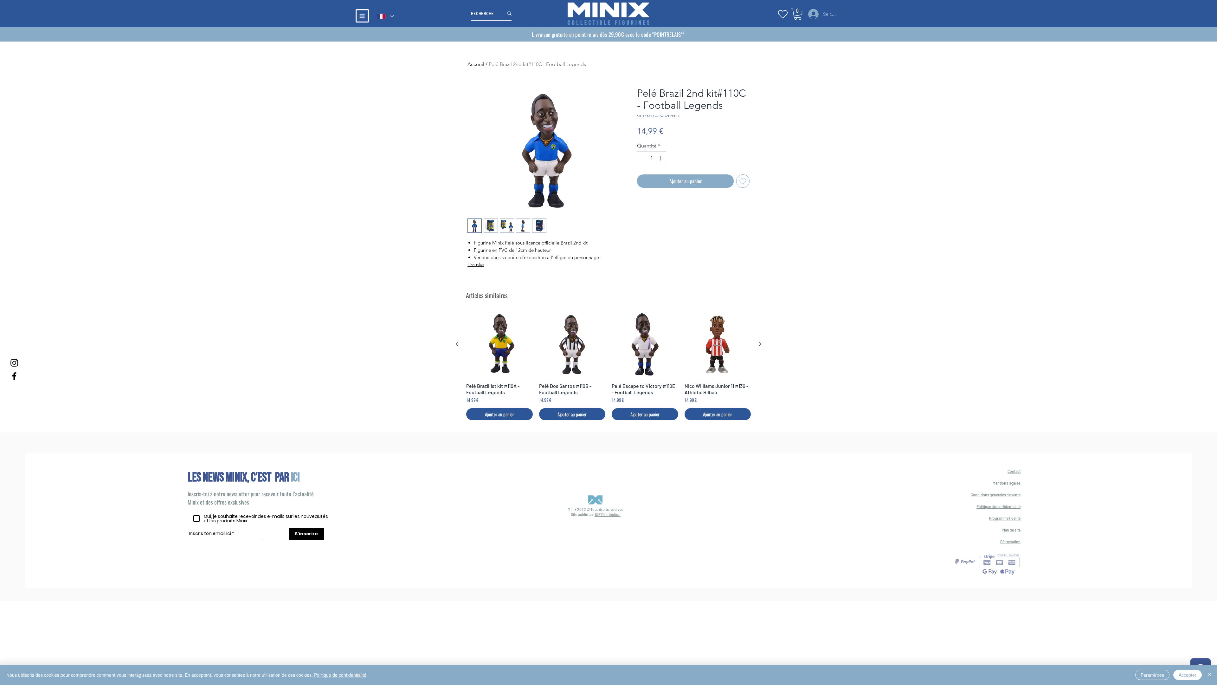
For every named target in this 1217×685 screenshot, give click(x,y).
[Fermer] (1209, 675)
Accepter (1187, 675)
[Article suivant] (760, 344)
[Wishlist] (783, 14)
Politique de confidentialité (340, 675)
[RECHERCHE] (509, 13)
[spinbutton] (651, 158)
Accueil (475, 64)
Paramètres (1152, 675)
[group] (608, 366)
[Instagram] (14, 363)
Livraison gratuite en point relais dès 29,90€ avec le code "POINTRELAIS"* (608, 34)
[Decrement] (642, 158)
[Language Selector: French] (384, 16)
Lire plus (475, 264)
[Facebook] (14, 376)
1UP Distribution (608, 514)
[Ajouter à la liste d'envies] (743, 181)
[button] (362, 16)
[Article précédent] (457, 344)
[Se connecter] (812, 14)
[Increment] (660, 158)
